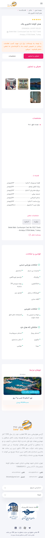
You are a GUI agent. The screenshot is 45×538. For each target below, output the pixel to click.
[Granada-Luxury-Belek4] (35, 97)
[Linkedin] (16, 528)
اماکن (30, 10)
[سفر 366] (9, 4)
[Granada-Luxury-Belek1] (23, 84)
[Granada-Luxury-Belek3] (10, 84)
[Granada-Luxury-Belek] (35, 84)
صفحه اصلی (38, 10)
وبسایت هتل (36, 235)
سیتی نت (13, 535)
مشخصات (12, 56)
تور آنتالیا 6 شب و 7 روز (22, 398)
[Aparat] (25, 528)
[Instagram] (20, 528)
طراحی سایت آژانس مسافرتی (27, 535)
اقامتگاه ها (22, 10)
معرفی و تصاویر (33, 56)
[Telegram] (29, 528)
